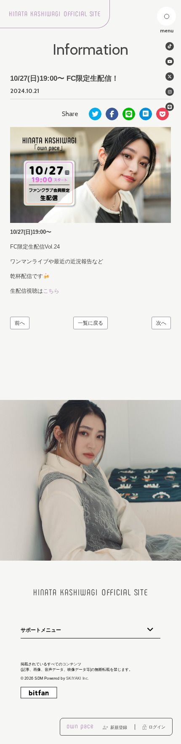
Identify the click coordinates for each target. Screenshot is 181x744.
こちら (51, 291)
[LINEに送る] (128, 114)
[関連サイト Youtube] (169, 61)
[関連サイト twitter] (169, 76)
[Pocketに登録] (162, 114)
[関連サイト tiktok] (169, 46)
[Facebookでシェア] (112, 114)
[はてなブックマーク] (145, 114)
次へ (161, 323)
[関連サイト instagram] (169, 91)
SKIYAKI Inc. (77, 678)
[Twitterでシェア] (95, 114)
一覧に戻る (90, 323)
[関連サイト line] (169, 107)
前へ (20, 323)
